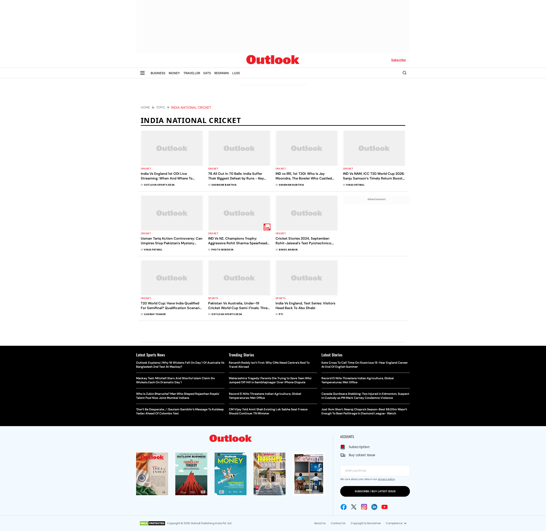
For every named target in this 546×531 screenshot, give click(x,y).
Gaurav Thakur (155, 314)
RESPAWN (221, 73)
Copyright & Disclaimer (366, 523)
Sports (213, 298)
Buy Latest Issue (362, 455)
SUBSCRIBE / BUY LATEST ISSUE (375, 491)
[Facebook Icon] (343, 507)
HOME (145, 107)
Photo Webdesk (222, 250)
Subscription (359, 446)
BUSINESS (158, 73)
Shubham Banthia (224, 185)
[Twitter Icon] (353, 507)
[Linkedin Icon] (374, 507)
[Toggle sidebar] (142, 73)
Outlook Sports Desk (159, 185)
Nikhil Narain (288, 250)
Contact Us (338, 523)
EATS (207, 73)
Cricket (146, 169)
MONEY (174, 73)
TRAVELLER (191, 73)
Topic (160, 107)
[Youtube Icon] (384, 507)
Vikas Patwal (355, 185)
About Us (320, 523)
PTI (281, 314)
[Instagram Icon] (364, 507)
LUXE (236, 73)
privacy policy (386, 479)
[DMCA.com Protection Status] (152, 523)
